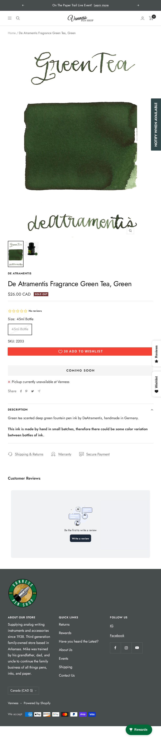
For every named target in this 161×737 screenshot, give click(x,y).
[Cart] (151, 18)
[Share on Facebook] (21, 391)
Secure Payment (98, 454)
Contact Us (67, 675)
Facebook (117, 635)
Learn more (101, 5)
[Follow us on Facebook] (115, 647)
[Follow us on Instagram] (126, 647)
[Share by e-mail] (39, 391)
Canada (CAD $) (21, 690)
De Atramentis (19, 273)
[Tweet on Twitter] (32, 391)
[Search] (18, 18)
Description (18, 409)
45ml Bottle (20, 329)
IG (111, 626)
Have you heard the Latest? (79, 641)
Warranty (64, 454)
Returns (64, 624)
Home (12, 33)
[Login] (142, 18)
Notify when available (155, 125)
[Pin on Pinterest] (26, 391)
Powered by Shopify (37, 703)
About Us (65, 649)
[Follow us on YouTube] (137, 647)
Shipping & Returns (29, 454)
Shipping (65, 666)
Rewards (65, 632)
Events (63, 658)
